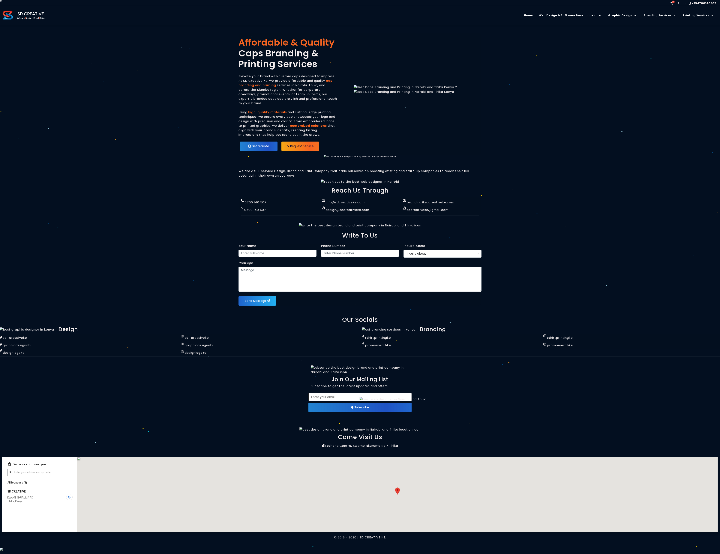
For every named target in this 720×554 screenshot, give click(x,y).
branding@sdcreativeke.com (430, 202)
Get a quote (260, 146)
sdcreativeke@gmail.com (427, 210)
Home (528, 15)
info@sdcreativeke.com (345, 202)
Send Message (256, 301)
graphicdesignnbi (16, 345)
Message (245, 263)
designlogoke (13, 353)
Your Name (247, 246)
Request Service (301, 146)
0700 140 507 (255, 202)
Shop (682, 3)
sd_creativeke (14, 338)
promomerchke (377, 345)
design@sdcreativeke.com (347, 210)
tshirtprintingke (377, 338)
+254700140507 (703, 3)
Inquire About (415, 246)
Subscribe (361, 407)
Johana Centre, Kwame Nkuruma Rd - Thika (362, 446)
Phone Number (333, 246)
